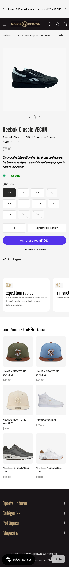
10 (24, 203)
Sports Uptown (32, 553)
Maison (7, 35)
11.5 (9, 214)
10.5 (39, 203)
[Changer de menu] (4, 24)
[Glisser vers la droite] (40, 117)
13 (40, 216)
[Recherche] (49, 24)
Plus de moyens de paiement (35, 249)
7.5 (9, 192)
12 (26, 216)
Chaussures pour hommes (34, 35)
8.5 (37, 192)
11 (54, 203)
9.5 (9, 203)
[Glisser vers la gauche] (30, 117)
